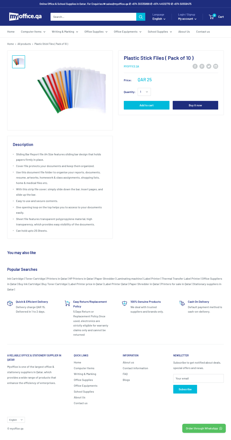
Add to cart (147, 105)
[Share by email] (215, 66)
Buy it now (195, 105)
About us (128, 362)
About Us (184, 31)
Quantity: (130, 92)
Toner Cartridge (35, 278)
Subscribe (185, 389)
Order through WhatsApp (201, 428)
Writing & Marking (63, 31)
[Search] (140, 17)
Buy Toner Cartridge (54, 284)
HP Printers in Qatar (81, 278)
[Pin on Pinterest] (201, 66)
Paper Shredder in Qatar (144, 284)
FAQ (125, 373)
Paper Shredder (105, 278)
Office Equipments (126, 31)
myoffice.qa (131, 66)
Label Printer (152, 278)
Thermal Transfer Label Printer (181, 278)
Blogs (126, 379)
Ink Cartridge (15, 278)
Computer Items (31, 31)
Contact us (203, 31)
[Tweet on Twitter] (208, 66)
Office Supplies (94, 31)
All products (24, 43)
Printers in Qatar (57, 278)
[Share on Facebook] (195, 66)
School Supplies (158, 31)
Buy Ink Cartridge (29, 284)
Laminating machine (129, 278)
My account (186, 18)
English (13, 419)
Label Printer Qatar (116, 284)
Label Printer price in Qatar (86, 284)
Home (11, 31)
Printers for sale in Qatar (176, 284)
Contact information (135, 368)
